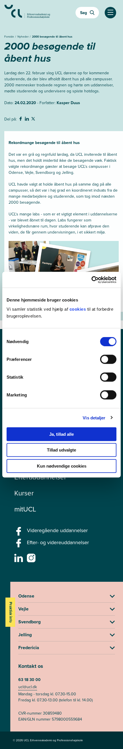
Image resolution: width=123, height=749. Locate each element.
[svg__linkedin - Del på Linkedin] (27, 119)
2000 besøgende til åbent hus (52, 36)
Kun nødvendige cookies (61, 465)
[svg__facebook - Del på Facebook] (21, 119)
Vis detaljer (94, 417)
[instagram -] (32, 560)
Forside (9, 36)
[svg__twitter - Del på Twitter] (34, 119)
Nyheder (23, 36)
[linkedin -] (19, 560)
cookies (78, 308)
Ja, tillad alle (61, 433)
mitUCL (25, 509)
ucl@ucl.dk (27, 687)
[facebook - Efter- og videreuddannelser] (19, 545)
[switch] (108, 359)
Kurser (24, 493)
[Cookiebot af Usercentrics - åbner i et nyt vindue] (91, 279)
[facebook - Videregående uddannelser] (19, 533)
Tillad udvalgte (61, 450)
